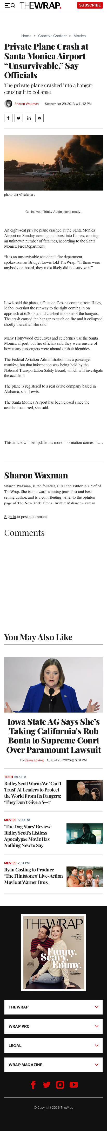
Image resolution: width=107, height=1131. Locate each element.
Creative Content (52, 35)
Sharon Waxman (27, 104)
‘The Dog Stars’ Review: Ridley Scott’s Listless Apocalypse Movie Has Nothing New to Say (28, 835)
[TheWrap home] (40, 5)
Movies (79, 35)
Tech (8, 777)
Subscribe (90, 5)
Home (26, 35)
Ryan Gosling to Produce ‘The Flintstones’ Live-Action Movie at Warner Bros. (33, 875)
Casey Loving (33, 760)
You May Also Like (38, 636)
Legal (15, 1045)
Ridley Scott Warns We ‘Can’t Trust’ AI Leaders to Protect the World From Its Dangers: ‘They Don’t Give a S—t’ (32, 792)
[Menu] (10, 5)
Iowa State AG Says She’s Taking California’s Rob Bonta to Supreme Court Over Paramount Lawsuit (53, 735)
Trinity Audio (52, 212)
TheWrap (19, 1007)
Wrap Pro (19, 1026)
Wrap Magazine (26, 1064)
